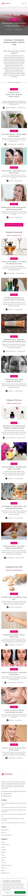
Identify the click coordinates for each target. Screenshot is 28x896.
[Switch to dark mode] (22, 3)
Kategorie (4, 839)
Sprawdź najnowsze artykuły (14, 224)
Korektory (3, 852)
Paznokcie (3, 862)
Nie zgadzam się (8, 892)
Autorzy (3, 827)
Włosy (2, 860)
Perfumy (14, 423)
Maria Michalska (5, 830)
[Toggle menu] (25, 3)
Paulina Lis (3, 832)
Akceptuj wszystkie (20, 892)
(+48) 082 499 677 (7, 793)
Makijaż (3, 870)
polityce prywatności (6, 889)
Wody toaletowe (5, 844)
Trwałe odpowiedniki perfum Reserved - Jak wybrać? (13, 822)
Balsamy (3, 847)
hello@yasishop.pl (7, 796)
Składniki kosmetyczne (6, 865)
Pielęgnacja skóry (5, 873)
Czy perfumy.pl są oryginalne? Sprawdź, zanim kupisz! (13, 807)
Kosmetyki (14, 19)
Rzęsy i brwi (4, 867)
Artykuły (4, 800)
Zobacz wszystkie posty (14, 235)
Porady (3, 855)
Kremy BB (14, 594)
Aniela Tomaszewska (6, 835)
